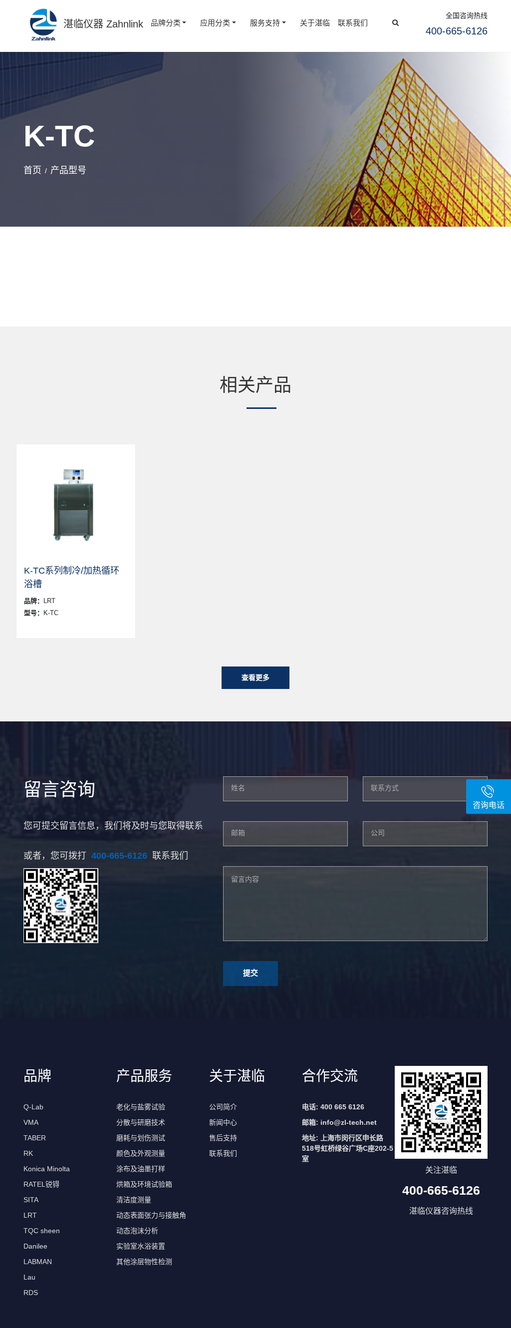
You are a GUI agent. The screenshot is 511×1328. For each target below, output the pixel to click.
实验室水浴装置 (140, 1246)
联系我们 (353, 22)
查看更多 (255, 677)
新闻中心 (223, 1122)
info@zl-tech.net (348, 1122)
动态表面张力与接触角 (151, 1215)
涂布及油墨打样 (140, 1169)
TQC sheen (41, 1231)
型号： (33, 613)
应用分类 (215, 22)
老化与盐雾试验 (140, 1107)
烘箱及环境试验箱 (144, 1184)
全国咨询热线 (467, 15)
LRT (30, 1215)
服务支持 (265, 22)
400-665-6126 (119, 856)
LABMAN (37, 1262)
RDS (30, 1293)
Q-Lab (33, 1107)
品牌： (33, 601)
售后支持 (223, 1138)
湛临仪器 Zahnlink (103, 23)
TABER (34, 1138)
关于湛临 (315, 22)
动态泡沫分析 (137, 1231)
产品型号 (68, 170)
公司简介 (223, 1107)
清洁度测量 (133, 1200)
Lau (29, 1277)
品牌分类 (166, 22)
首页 (32, 170)
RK (28, 1153)
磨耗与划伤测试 (140, 1138)
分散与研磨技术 (140, 1122)
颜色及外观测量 (140, 1153)
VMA (30, 1122)
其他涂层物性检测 (144, 1262)
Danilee (35, 1246)
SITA (30, 1200)
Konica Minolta (46, 1169)
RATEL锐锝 (41, 1184)
